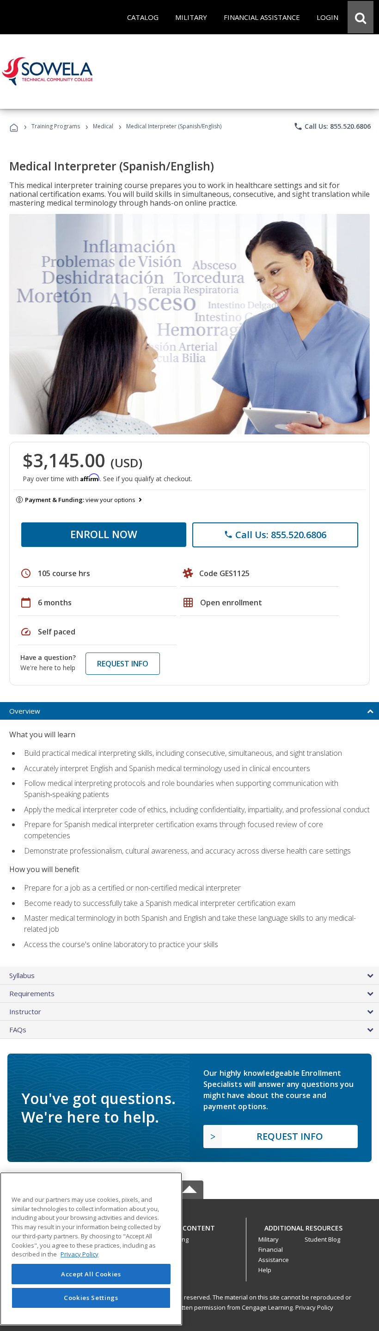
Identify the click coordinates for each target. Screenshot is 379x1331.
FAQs (17, 1029)
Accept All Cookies (91, 1274)
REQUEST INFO (122, 664)
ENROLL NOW (103, 534)
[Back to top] (189, 1226)
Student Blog (322, 1239)
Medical (103, 126)
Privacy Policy (314, 1307)
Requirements (32, 993)
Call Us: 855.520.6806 (332, 126)
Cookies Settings (91, 1297)
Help (264, 1270)
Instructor (25, 1011)
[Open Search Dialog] (360, 17)
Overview (24, 711)
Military (268, 1239)
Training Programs (55, 126)
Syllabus (22, 975)
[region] (91, 1248)
